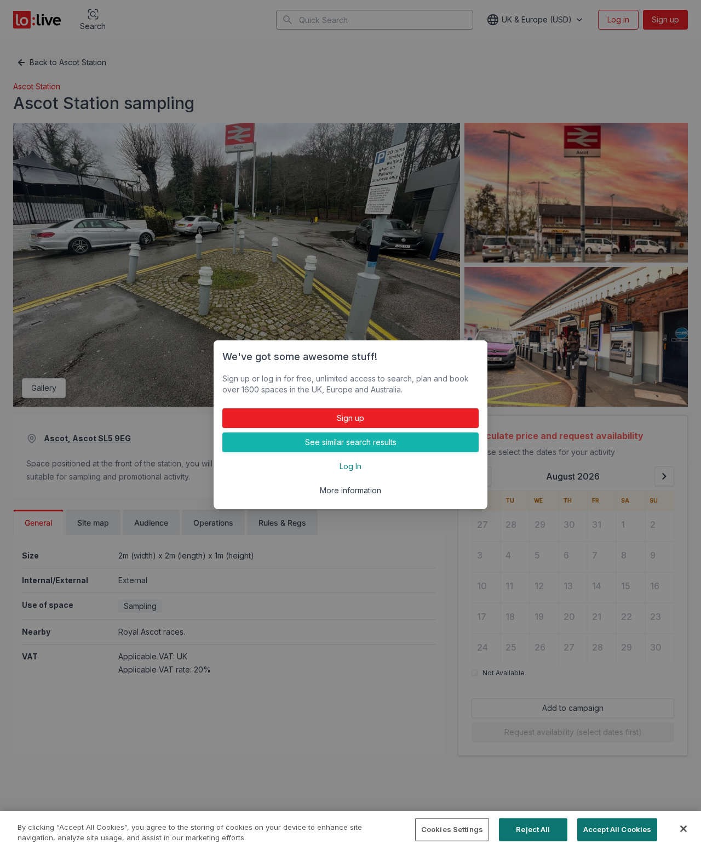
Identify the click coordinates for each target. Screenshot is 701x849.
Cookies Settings (452, 829)
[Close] (683, 829)
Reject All (533, 829)
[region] (350, 830)
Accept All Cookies (617, 829)
